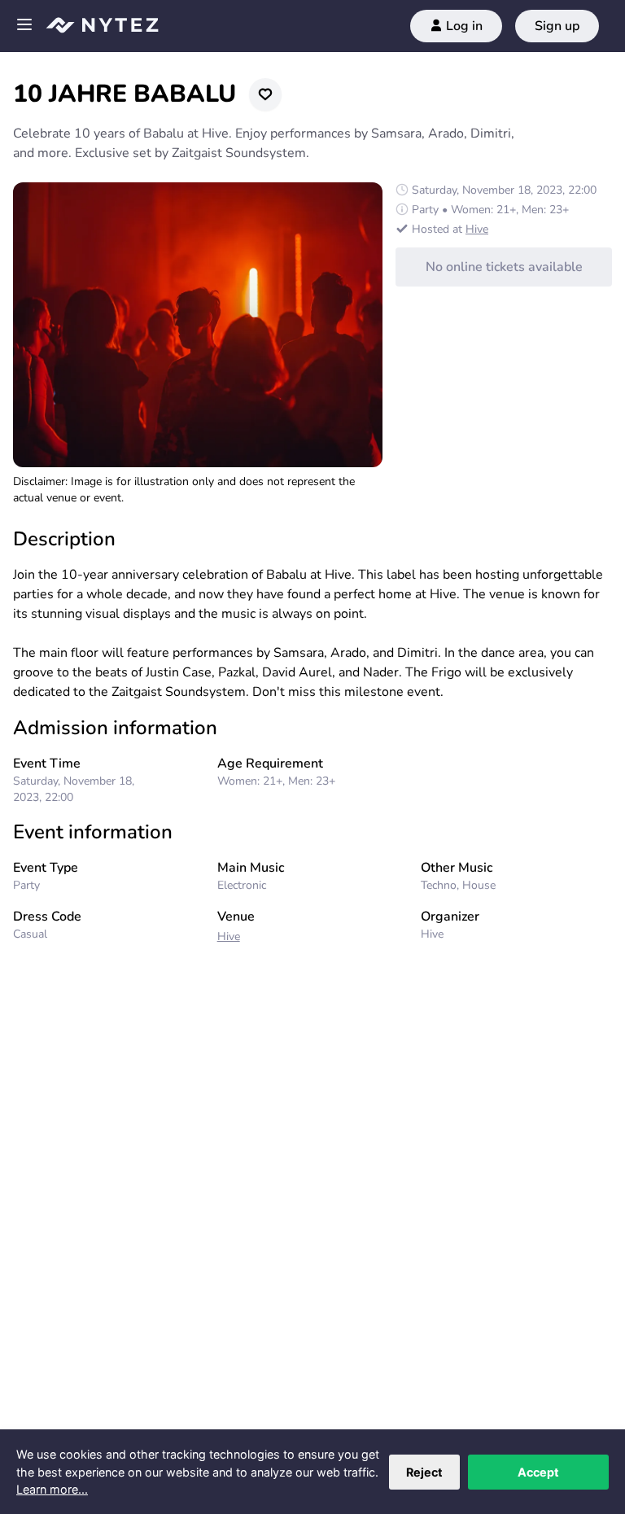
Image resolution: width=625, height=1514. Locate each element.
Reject (424, 1472)
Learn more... (52, 1489)
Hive (476, 229)
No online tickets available (504, 267)
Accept (538, 1472)
